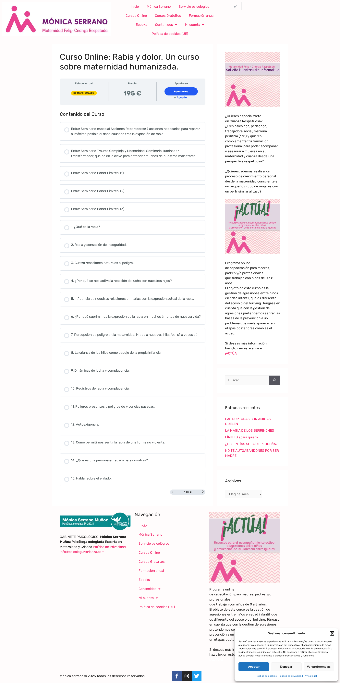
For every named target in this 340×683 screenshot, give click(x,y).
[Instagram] (187, 676)
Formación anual (201, 16)
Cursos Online (136, 16)
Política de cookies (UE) (170, 34)
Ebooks (141, 25)
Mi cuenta (192, 25)
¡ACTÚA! (231, 353)
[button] (332, 633)
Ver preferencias (319, 666)
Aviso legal (311, 676)
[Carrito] (235, 6)
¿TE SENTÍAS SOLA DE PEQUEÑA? (251, 444)
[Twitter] (196, 676)
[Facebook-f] (177, 676)
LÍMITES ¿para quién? (241, 437)
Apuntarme (181, 91)
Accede (182, 97)
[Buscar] (274, 380)
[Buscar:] (247, 380)
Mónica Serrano (159, 6)
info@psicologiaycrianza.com (82, 552)
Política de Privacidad (109, 547)
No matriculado (83, 93)
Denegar (286, 666)
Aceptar (254, 666)
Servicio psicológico (194, 6)
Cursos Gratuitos (168, 16)
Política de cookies (266, 676)
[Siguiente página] (203, 492)
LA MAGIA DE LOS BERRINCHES (249, 430)
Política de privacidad (291, 676)
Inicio (135, 6)
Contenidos (164, 25)
